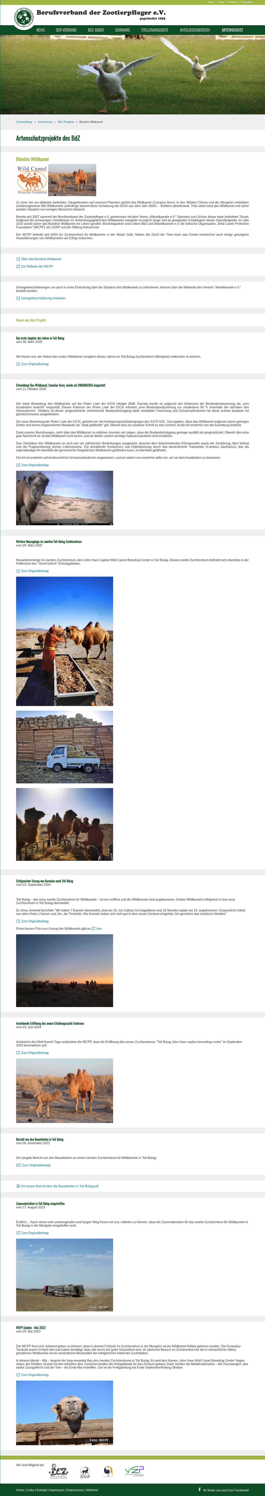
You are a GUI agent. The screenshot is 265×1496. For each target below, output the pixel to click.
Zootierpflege (24, 121)
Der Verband (66, 30)
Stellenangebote (154, 30)
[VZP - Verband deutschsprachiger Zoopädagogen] (134, 1478)
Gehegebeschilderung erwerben (43, 298)
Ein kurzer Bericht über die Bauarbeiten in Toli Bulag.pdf (59, 1186)
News (40, 30)
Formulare (246, 2)
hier (98, 928)
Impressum (56, 1490)
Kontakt (232, 2)
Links (30, 1490)
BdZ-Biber (96, 30)
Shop (221, 2)
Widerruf (92, 1490)
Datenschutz (75, 1490)
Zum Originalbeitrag (34, 364)
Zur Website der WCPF (37, 266)
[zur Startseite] (23, 29)
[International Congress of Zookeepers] (59, 1478)
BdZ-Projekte (66, 121)
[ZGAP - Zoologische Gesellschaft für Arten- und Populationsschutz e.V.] (85, 1478)
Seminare (122, 30)
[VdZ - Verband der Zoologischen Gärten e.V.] (108, 1478)
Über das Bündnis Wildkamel (41, 259)
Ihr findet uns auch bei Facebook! (226, 1490)
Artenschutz (232, 30)
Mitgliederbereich (195, 30)
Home (211, 2)
